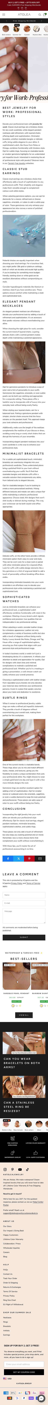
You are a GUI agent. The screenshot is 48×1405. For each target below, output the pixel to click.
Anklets (6, 1330)
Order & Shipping (10, 1282)
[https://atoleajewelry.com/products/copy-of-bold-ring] (24, 740)
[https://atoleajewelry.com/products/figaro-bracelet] (24, 531)
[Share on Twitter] (18, 858)
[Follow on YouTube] (20, 1169)
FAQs (5, 1269)
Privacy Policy (16, 883)
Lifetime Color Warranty (13, 1239)
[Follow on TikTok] (27, 1169)
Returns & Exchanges (12, 1287)
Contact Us (7, 1274)
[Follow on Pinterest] (12, 1169)
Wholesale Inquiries (11, 1248)
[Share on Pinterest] (29, 858)
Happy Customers (10, 1235)
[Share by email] (40, 858)
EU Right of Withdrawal (13, 1304)
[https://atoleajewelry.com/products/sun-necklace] (24, 362)
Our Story (7, 1226)
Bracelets (7, 1326)
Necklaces (7, 1317)
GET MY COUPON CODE (24, 1372)
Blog (5, 1256)
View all (24, 1015)
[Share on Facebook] (8, 858)
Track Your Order (10, 1278)
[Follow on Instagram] (5, 1169)
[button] (41, 21)
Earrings (6, 1335)
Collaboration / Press (12, 1243)
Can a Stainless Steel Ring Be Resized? (19, 1107)
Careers (6, 1252)
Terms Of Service (10, 1291)
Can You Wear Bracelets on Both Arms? (22, 1063)
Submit (24, 937)
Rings (5, 1322)
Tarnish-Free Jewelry (16, 163)
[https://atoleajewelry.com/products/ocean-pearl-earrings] (24, 235)
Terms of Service (33, 883)
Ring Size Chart (9, 1300)
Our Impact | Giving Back (13, 1230)
